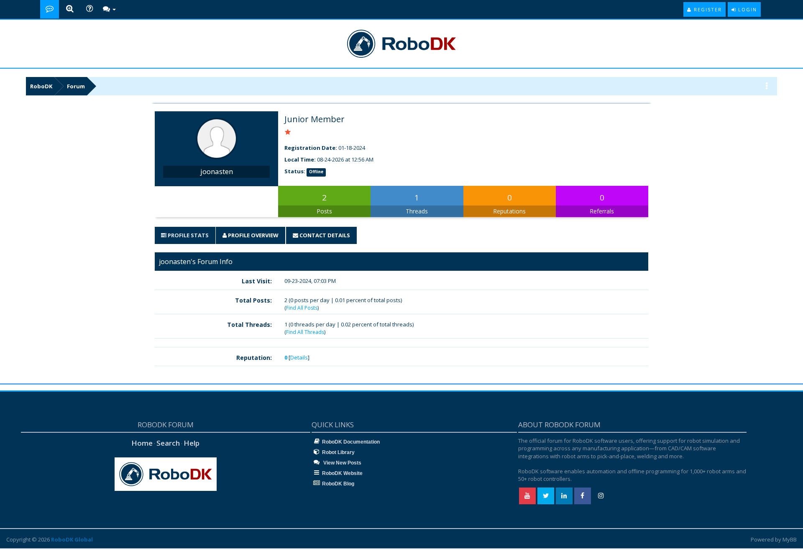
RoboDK (41, 86)
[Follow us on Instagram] (601, 496)
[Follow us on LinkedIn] (564, 496)
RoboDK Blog (338, 484)
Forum (76, 86)
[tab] (184, 235)
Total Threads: (249, 325)
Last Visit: (257, 281)
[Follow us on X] (545, 496)
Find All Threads (305, 332)
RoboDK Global (72, 539)
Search (168, 443)
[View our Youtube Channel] (527, 496)
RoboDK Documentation (351, 442)
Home (142, 443)
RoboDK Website (342, 473)
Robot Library (338, 452)
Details (299, 357)
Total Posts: (253, 300)
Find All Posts (301, 307)
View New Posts (341, 463)
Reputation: (254, 358)
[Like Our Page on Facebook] (582, 496)
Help (191, 443)
